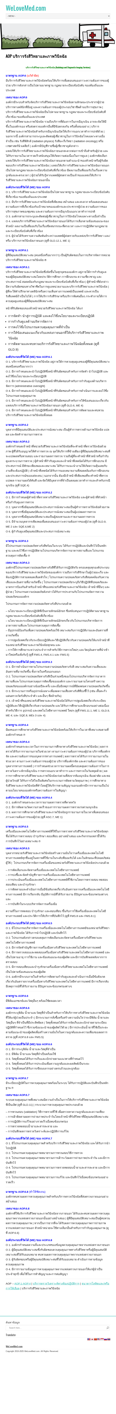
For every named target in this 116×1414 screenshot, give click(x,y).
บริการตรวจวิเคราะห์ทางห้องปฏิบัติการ (56, 1283)
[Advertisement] (58, 1363)
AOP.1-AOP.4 (22, 1283)
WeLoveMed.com (26, 8)
